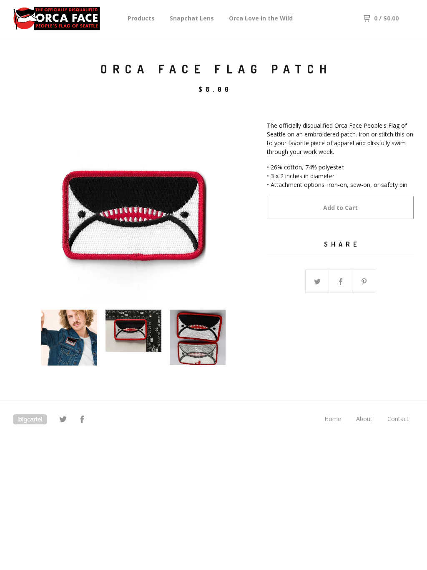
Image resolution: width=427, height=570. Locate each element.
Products (141, 18)
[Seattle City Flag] (56, 18)
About (364, 419)
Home (332, 419)
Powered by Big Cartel (30, 419)
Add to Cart (340, 208)
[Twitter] (63, 420)
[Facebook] (82, 420)
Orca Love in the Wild (261, 18)
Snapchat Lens (192, 18)
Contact (398, 419)
